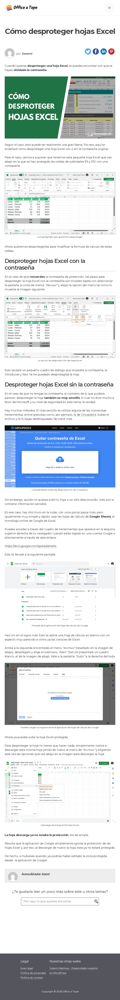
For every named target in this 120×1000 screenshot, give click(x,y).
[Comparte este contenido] (88, 54)
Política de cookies (31, 977)
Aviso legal (26, 968)
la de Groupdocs (85, 414)
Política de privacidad (33, 972)
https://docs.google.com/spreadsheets (30, 546)
